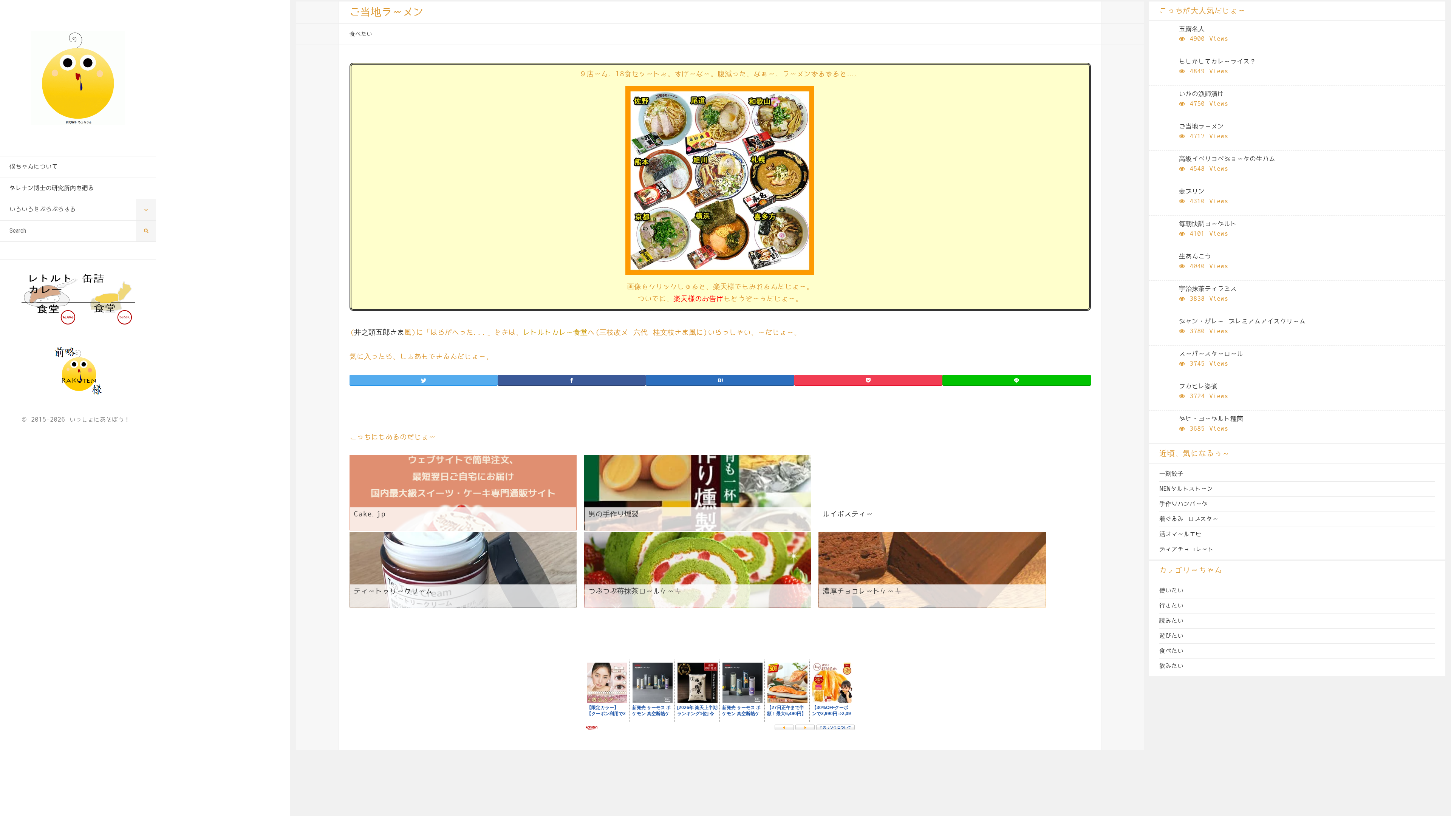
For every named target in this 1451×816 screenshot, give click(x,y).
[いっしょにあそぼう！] (78, 78)
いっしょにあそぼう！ (100, 420)
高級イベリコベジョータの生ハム (1227, 159)
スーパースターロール (1211, 354)
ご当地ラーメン (1201, 126)
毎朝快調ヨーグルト (1208, 224)
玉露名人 (1192, 29)
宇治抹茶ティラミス (1208, 289)
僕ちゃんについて (33, 167)
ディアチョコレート (1186, 549)
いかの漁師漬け (1201, 94)
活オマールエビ (1180, 534)
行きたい (1171, 606)
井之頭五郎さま (379, 332)
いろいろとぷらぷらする (42, 209)
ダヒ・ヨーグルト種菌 (1211, 419)
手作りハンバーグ (1183, 504)
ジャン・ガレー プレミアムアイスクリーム (1242, 321)
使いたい (1171, 590)
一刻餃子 (1171, 474)
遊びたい (1171, 636)
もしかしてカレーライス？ (1217, 61)
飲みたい (1171, 666)
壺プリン (1192, 191)
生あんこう (1195, 256)
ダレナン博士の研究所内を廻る (51, 188)
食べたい (361, 34)
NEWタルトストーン (1186, 489)
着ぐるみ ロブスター (1188, 519)
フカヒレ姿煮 (1198, 386)
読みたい (1171, 621)
